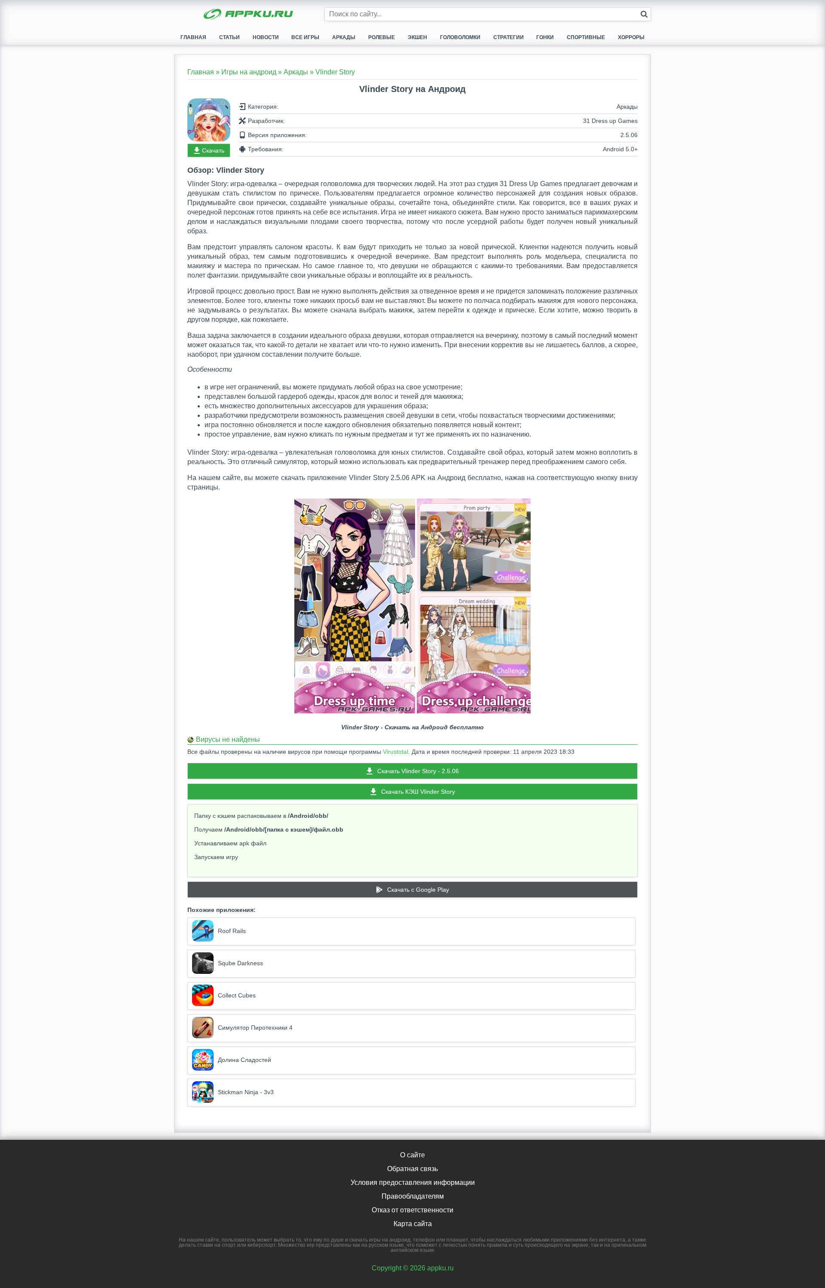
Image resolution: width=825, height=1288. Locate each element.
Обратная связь (412, 1168)
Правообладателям (413, 1196)
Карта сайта (413, 1223)
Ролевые (381, 37)
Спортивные (586, 37)
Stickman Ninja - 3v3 (246, 1092)
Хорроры (631, 37)
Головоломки (460, 37)
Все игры (305, 37)
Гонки (545, 37)
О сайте (412, 1155)
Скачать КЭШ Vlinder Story (418, 791)
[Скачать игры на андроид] (249, 15)
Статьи (229, 37)
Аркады (343, 37)
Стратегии (508, 37)
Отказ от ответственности (412, 1210)
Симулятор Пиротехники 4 (255, 1027)
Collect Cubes (237, 995)
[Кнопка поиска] (644, 14)
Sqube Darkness (240, 963)
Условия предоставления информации (413, 1182)
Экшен (417, 37)
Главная (193, 37)
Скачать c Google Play (418, 889)
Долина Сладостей (244, 1059)
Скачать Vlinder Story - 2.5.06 (418, 771)
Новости (266, 37)
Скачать (213, 150)
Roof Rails (232, 930)
